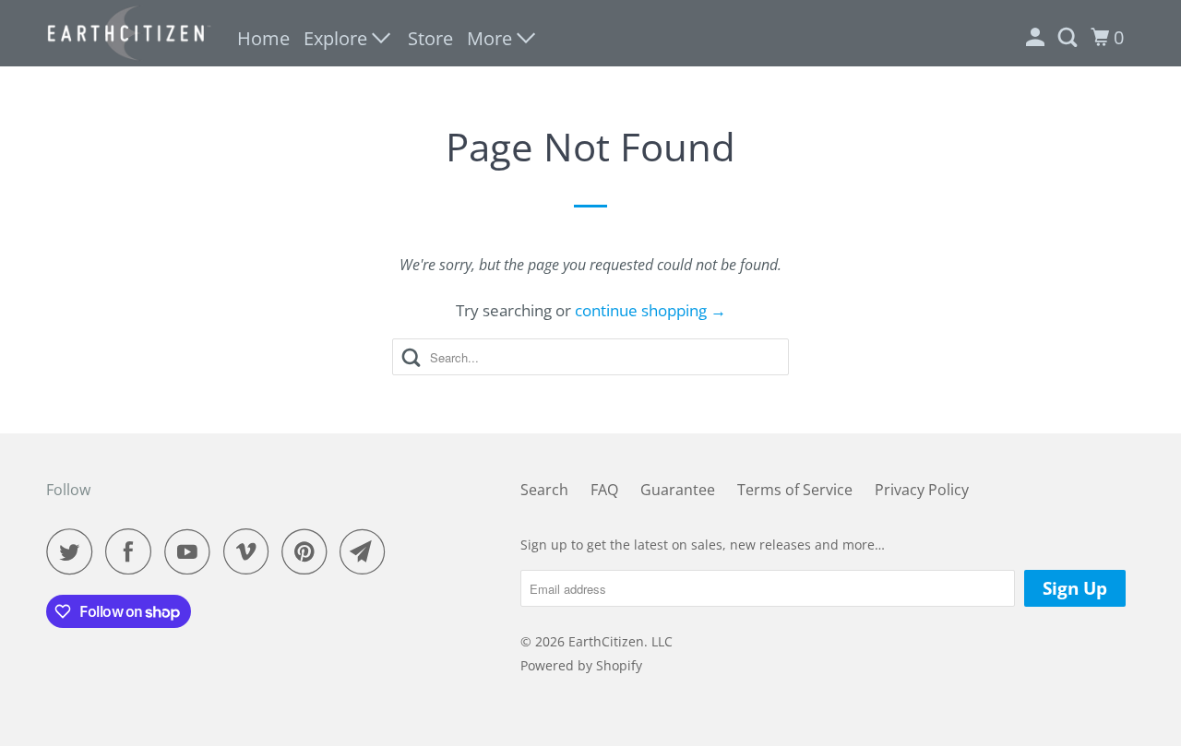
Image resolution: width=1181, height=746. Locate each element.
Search (544, 490)
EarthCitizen (606, 641)
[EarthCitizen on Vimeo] (250, 551)
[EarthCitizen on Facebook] (133, 551)
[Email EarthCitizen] (367, 551)
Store (430, 38)
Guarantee (677, 490)
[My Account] (1037, 37)
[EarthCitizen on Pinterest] (308, 551)
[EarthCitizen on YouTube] (192, 551)
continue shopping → (650, 310)
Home (263, 38)
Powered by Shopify (581, 665)
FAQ (604, 490)
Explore (338, 38)
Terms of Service (795, 490)
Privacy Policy (922, 490)
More (492, 38)
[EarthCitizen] (129, 33)
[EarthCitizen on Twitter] (73, 551)
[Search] (1069, 37)
